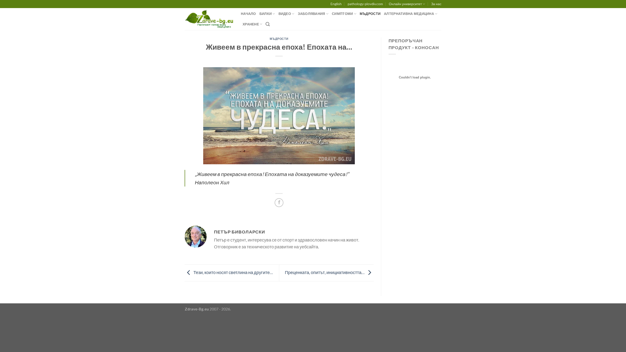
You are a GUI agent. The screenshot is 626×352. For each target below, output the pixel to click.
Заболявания (311, 13)
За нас (436, 4)
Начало (248, 13)
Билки (265, 13)
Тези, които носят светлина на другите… (233, 272)
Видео (285, 13)
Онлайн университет (405, 4)
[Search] (268, 24)
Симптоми (342, 13)
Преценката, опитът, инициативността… (325, 272)
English (336, 4)
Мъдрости (370, 13)
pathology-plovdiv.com (365, 4)
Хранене (251, 24)
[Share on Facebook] (279, 202)
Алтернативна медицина (409, 13)
